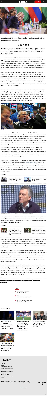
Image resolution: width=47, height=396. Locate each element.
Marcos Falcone (4, 40)
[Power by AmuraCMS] (23, 387)
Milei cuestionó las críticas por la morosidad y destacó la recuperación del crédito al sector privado (7, 325)
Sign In (44, 1)
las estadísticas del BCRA (30, 162)
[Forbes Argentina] (23, 2)
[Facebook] (23, 45)
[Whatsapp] (18, 45)
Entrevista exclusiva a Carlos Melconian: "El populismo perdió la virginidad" (15, 179)
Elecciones (22, 280)
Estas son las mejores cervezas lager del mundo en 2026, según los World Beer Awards (24, 296)
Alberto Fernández (5, 280)
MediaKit (2, 381)
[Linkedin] (28, 45)
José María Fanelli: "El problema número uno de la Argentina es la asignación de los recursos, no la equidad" (39, 231)
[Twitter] (21, 45)
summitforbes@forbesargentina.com (7, 371)
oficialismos (36, 280)
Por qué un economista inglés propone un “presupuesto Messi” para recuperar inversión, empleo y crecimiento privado (23, 326)
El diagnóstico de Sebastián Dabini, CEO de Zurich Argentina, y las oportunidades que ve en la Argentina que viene (24, 292)
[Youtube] (45, 382)
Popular (17, 288)
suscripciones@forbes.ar (5, 374)
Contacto (11, 381)
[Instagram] (43, 382)
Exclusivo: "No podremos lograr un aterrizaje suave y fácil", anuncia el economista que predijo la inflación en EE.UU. (15, 232)
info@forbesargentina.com (8, 368)
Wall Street (3, 282)
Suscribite (38, 1)
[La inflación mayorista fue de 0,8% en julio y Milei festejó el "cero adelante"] (40, 315)
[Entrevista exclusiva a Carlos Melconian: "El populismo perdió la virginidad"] (4, 179)
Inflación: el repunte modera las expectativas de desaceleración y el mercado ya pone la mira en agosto (7, 347)
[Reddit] (26, 45)
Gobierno (29, 280)
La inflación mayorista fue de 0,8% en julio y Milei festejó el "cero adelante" (39, 324)
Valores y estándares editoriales (19, 381)
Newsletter (7, 381)
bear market (15, 280)
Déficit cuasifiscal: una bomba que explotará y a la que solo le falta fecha (39, 179)
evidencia (19, 92)
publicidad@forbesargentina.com (6, 366)
